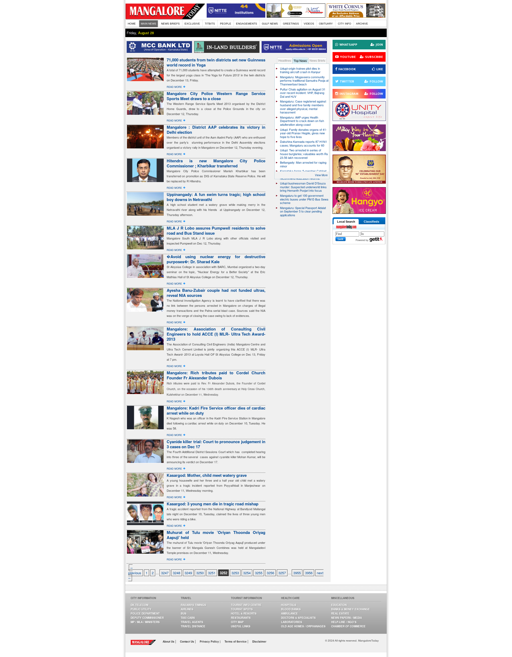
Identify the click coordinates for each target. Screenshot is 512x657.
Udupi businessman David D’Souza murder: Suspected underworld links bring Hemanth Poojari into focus (303, 186)
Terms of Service (236, 641)
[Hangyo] (359, 212)
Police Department (145, 613)
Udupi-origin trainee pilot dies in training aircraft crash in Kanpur (300, 70)
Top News (300, 60)
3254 (247, 572)
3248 (176, 572)
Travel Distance (193, 626)
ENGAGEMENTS (246, 23)
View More (321, 175)
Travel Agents (192, 622)
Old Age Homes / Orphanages (303, 626)
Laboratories (291, 622)
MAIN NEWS (148, 23)
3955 (297, 572)
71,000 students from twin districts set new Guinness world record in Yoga (216, 62)
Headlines (284, 60)
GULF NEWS (270, 23)
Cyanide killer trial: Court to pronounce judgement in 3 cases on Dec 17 (216, 444)
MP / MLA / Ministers (145, 622)
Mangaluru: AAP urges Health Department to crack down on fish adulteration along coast (302, 121)
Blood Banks (291, 609)
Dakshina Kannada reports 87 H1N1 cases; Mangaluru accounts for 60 (303, 143)
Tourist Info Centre (246, 605)
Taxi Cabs (188, 618)
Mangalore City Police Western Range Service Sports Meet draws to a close (216, 96)
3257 (282, 572)
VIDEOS (309, 23)
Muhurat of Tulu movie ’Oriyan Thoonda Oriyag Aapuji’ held (216, 534)
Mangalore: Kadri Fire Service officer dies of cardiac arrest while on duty (216, 410)
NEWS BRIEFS (170, 23)
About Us (169, 641)
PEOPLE (225, 23)
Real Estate (340, 613)
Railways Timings (193, 605)
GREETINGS (291, 23)
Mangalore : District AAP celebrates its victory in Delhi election (216, 129)
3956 (309, 572)
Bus (183, 613)
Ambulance (289, 613)
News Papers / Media (346, 618)
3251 (211, 572)
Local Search (346, 221)
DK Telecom (139, 605)
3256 (270, 572)
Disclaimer (259, 641)
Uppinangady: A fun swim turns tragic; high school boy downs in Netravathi (216, 196)
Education (339, 605)
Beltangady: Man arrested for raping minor (303, 164)
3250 (200, 572)
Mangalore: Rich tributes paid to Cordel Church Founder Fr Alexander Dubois (216, 375)
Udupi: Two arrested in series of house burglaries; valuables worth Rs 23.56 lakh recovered (304, 153)
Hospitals (288, 605)
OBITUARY (326, 23)
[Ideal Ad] (359, 149)
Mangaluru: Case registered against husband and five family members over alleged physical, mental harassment (303, 106)
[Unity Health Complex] (359, 119)
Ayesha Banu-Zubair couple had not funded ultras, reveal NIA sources (216, 292)
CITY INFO (344, 23)
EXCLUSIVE (192, 23)
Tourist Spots (242, 609)
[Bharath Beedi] (359, 182)
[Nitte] (236, 16)
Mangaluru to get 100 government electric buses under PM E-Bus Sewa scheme (304, 199)
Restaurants (241, 618)
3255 (258, 572)
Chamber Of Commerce (348, 626)
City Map (237, 622)
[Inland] (228, 51)
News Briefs (317, 60)
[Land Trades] (296, 16)
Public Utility (141, 609)
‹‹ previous (134, 570)
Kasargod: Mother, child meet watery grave (207, 475)
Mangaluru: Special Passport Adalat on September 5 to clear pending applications (303, 211)
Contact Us (187, 641)
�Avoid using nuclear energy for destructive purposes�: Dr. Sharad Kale (216, 259)
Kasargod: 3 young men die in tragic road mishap (212, 504)
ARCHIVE (362, 23)
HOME (132, 23)
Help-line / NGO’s (344, 622)
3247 (165, 572)
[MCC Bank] (160, 51)
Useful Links (240, 626)
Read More (174, 87)
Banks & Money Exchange (350, 609)
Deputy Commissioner (147, 618)
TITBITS (210, 23)
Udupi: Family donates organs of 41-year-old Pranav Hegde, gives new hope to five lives (303, 133)
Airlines (187, 609)
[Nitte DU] (295, 51)
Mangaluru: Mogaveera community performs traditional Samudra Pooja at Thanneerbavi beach (304, 80)
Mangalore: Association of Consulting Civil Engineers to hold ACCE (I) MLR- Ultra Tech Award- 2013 (216, 334)
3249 (188, 572)
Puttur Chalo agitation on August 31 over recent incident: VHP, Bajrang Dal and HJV (302, 93)
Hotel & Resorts (244, 613)
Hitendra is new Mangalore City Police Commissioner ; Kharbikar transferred (216, 163)
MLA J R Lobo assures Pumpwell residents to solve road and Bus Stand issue (216, 230)
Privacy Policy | (210, 641)
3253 (235, 572)
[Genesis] (356, 16)
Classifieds (371, 221)
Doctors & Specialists (298, 618)
